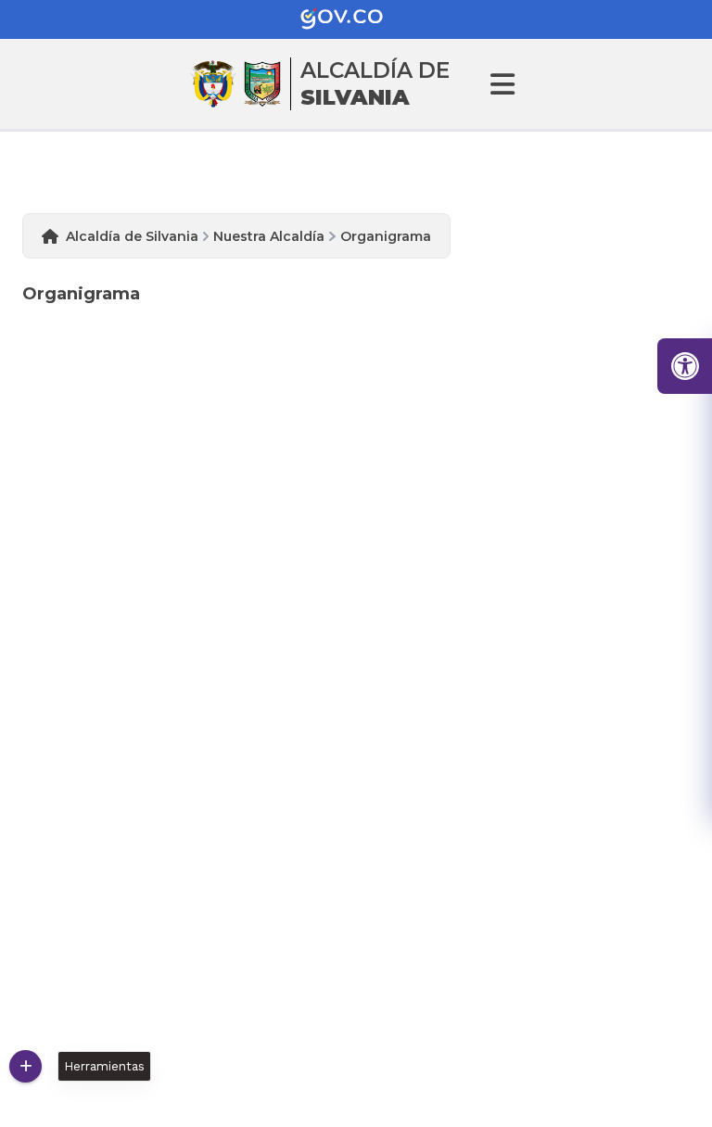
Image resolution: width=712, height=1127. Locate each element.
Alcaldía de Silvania (132, 236)
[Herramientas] (25, 1066)
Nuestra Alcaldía (268, 236)
